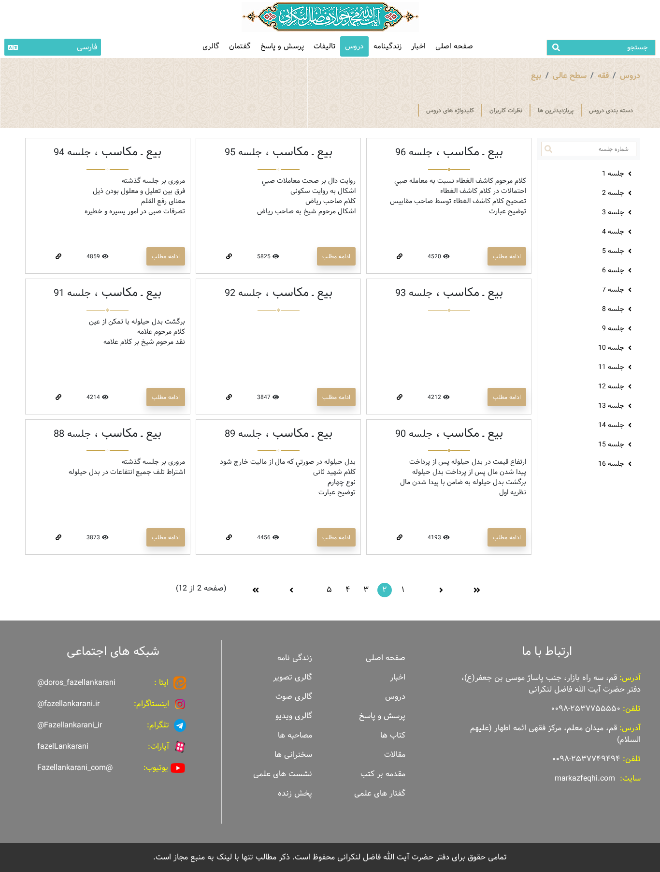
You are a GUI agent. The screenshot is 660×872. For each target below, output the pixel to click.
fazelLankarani (62, 746)
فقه (603, 75)
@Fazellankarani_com (75, 767)
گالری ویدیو (293, 716)
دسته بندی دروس (611, 110)
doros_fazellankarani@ (76, 682)
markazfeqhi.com (585, 778)
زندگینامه (387, 46)
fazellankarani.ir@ (68, 703)
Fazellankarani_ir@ (69, 725)
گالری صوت (293, 696)
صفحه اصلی (454, 46)
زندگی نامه (294, 658)
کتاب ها (392, 735)
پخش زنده (295, 793)
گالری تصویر (292, 677)
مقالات (394, 754)
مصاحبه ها (295, 735)
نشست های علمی (282, 774)
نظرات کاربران (505, 110)
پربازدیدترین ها (556, 110)
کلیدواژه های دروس (450, 110)
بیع (536, 75)
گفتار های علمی (379, 793)
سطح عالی (570, 75)
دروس (354, 46)
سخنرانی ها (293, 754)
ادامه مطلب (507, 256)
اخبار (418, 46)
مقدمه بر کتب (382, 774)
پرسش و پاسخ (282, 46)
